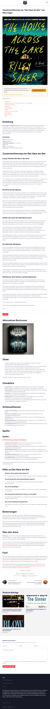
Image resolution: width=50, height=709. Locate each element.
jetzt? (19, 526)
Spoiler (6, 109)
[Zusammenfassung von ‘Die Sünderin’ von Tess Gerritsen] (37, 601)
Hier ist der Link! (27, 377)
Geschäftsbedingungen (7, 680)
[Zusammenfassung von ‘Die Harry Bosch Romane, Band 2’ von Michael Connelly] (13, 601)
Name (5, 645)
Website (36, 645)
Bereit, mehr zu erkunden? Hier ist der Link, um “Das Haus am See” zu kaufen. (20, 561)
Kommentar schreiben (8, 650)
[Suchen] (47, 2)
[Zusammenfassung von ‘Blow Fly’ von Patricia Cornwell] (13, 621)
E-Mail (20, 645)
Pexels (28, 570)
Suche (3, 308)
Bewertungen (8, 113)
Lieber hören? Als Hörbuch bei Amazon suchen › (13, 94)
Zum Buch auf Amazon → (39, 90)
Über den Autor (8, 114)
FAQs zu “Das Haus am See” (11, 111)
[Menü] (3, 2)
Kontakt (4, 686)
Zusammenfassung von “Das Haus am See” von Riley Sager (18, 103)
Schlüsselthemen (9, 108)
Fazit (6, 116)
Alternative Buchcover (10, 104)
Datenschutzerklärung (7, 683)
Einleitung (7, 101)
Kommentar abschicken (9, 666)
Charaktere (7, 106)
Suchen (5, 314)
